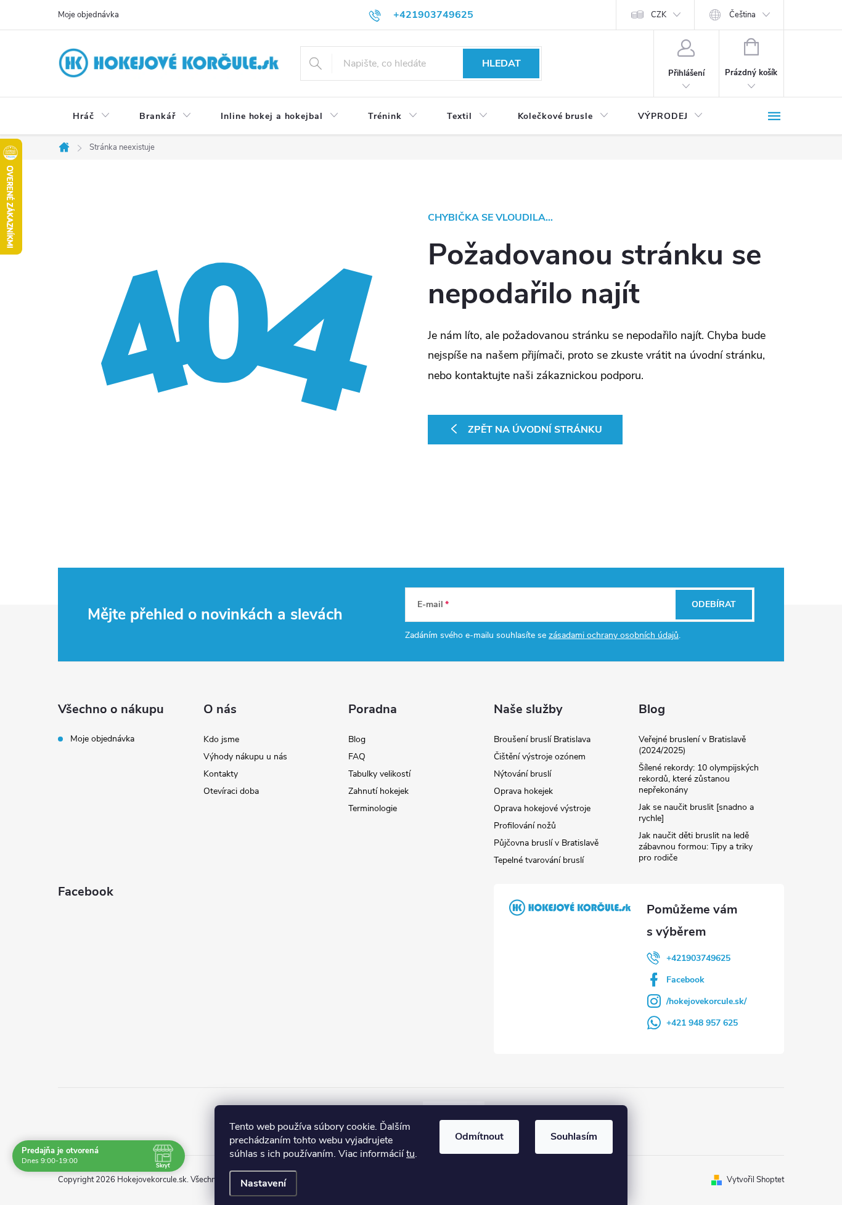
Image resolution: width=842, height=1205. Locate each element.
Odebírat (714, 604)
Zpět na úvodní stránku (535, 429)
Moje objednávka (88, 14)
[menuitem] (91, 116)
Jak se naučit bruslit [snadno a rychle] (696, 812)
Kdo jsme (221, 739)
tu (410, 1154)
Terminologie (372, 808)
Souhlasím (573, 1136)
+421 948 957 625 (702, 1023)
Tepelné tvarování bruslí (539, 860)
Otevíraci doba (231, 791)
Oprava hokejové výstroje (542, 808)
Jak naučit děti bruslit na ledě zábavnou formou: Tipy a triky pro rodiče (696, 847)
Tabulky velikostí (379, 774)
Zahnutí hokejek (378, 791)
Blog (357, 739)
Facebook (685, 980)
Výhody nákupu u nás (245, 756)
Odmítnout (479, 1136)
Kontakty (220, 774)
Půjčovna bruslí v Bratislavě (546, 843)
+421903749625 (698, 958)
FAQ (357, 756)
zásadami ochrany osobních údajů (614, 635)
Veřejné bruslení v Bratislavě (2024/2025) (692, 744)
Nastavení (263, 1183)
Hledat (501, 63)
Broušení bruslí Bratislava (542, 739)
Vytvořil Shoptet (755, 1179)
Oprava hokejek (523, 791)
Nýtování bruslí (522, 774)
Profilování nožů (525, 825)
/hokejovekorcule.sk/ (706, 1001)
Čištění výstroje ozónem (540, 756)
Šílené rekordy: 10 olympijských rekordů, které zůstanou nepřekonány (699, 779)
